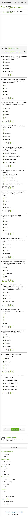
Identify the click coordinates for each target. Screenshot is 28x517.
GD (5, 491)
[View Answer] (3, 75)
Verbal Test (7, 464)
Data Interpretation (8, 456)
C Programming (8, 481)
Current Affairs (9, 11)
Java (5, 486)
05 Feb (6, 429)
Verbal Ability (7, 462)
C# (8, 484)
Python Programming (9, 479)
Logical (6, 469)
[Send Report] (13, 75)
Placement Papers (8, 501)
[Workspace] (9, 75)
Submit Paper (7, 504)
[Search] (15, 2)
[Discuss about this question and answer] (6, 75)
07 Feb (21, 429)
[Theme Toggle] (22, 2)
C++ (5, 484)
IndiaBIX (7, 2)
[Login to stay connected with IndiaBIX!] (25, 2)
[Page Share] (18, 2)
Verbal (5, 471)
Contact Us (7, 512)
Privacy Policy (20, 512)
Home (2, 11)
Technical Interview (9, 496)
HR (4, 494)
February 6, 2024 (18, 11)
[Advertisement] (14, 30)
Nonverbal (6, 474)
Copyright (13, 512)
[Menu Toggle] (2, 2)
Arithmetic (6, 454)
